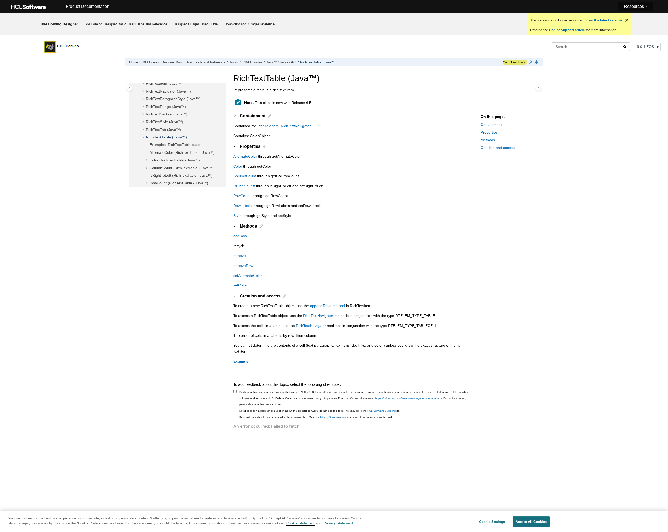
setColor (240, 285)
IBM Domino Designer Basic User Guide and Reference (125, 24)
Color (237, 166)
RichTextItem (268, 126)
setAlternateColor (247, 275)
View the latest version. (603, 20)
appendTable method (327, 306)
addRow (240, 236)
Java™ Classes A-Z (281, 62)
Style (237, 215)
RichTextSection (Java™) (166, 114)
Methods (488, 140)
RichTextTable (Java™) (317, 62)
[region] (334, 521)
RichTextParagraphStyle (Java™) (173, 99)
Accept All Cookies (531, 522)
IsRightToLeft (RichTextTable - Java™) (181, 175)
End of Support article (567, 30)
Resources (634, 6)
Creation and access (498, 147)
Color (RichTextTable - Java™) (175, 160)
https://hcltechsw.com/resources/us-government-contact (408, 398)
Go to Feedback (514, 62)
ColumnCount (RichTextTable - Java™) (182, 168)
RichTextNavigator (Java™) (168, 91)
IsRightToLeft (244, 186)
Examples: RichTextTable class (175, 145)
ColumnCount (244, 176)
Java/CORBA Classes (246, 62)
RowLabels (242, 206)
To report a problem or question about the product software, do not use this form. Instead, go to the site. (319, 410)
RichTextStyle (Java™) (164, 122)
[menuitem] (125, 24)
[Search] (625, 46)
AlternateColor (245, 156)
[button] (144, 83)
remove (239, 256)
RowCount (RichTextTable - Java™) (179, 183)
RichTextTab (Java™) (163, 129)
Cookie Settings (492, 522)
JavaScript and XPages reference (249, 24)
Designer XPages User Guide (195, 24)
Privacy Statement (331, 417)
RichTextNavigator (296, 126)
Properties (489, 132)
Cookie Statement (300, 523)
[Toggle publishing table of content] (129, 88)
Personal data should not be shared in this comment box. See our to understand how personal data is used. (316, 417)
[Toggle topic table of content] (538, 88)
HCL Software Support (381, 410)
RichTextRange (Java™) (166, 107)
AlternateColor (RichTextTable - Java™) (182, 152)
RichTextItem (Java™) (164, 83)
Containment (491, 125)
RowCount (241, 196)
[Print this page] (537, 62)
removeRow (243, 266)
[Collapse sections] (531, 62)
